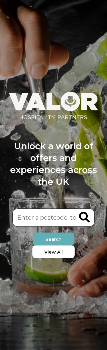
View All (53, 251)
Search (53, 239)
